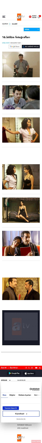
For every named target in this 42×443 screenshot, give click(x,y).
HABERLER (21, 380)
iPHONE (29, 373)
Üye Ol (3, 367)
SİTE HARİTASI (22, 428)
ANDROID (14, 373)
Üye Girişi (14, 367)
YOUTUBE (36, 367)
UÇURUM (5, 24)
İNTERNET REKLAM (24, 425)
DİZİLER (4, 380)
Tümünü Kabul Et (11, 408)
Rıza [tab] (4, 395)
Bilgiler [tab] (12, 395)
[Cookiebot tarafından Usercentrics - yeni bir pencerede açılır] (29, 389)
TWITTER (29, 367)
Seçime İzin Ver (21, 419)
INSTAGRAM (32, 367)
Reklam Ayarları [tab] (24, 395)
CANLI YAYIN (36, 441)
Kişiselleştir (19, 414)
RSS (40, 367)
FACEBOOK (26, 367)
